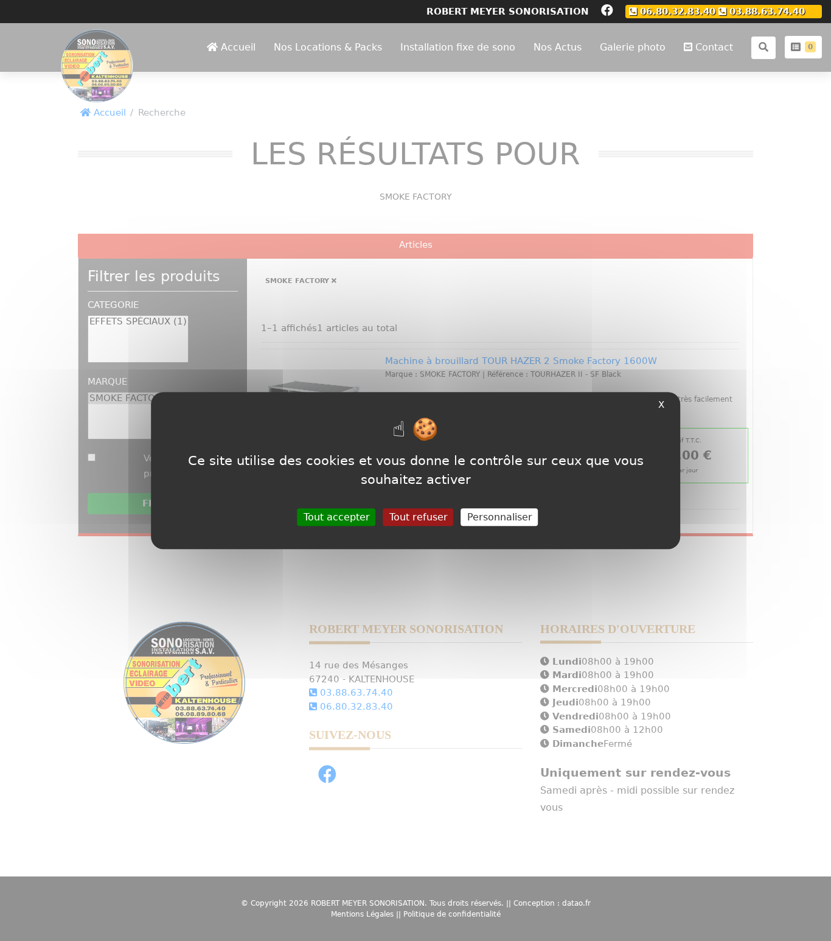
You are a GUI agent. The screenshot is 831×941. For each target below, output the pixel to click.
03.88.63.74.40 (765, 11)
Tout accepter (337, 517)
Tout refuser (418, 517)
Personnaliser (499, 517)
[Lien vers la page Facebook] (607, 11)
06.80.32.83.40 (676, 11)
